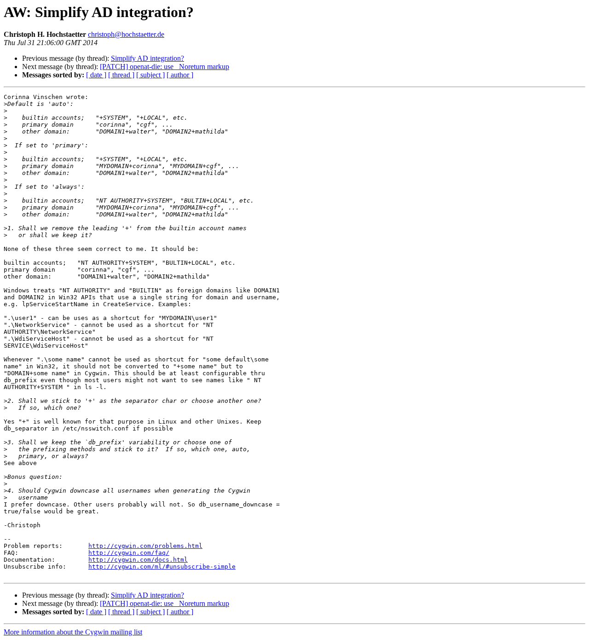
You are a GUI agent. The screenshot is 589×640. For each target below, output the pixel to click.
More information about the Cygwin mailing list (73, 632)
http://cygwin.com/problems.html (145, 545)
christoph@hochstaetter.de (126, 34)
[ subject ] (150, 75)
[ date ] (96, 75)
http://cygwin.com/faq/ (128, 552)
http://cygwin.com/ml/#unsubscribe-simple (162, 566)
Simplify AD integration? (147, 58)
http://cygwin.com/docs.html (138, 559)
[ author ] (180, 75)
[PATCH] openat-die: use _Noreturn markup (164, 66)
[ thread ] (121, 75)
